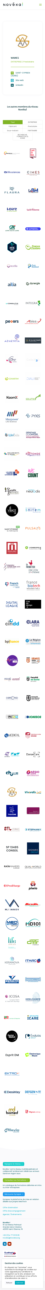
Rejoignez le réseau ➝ (14, 1164)
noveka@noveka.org (11, 1238)
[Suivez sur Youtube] (9, 1244)
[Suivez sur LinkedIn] (5, 1244)
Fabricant (13, 126)
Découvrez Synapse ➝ (14, 1194)
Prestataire (32, 126)
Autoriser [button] (19, 1283)
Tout (13, 122)
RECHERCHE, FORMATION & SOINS (22, 136)
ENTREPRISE (32, 122)
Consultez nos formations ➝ (16, 1180)
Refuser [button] (9, 1283)
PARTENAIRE (32, 130)
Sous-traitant (12, 130)
